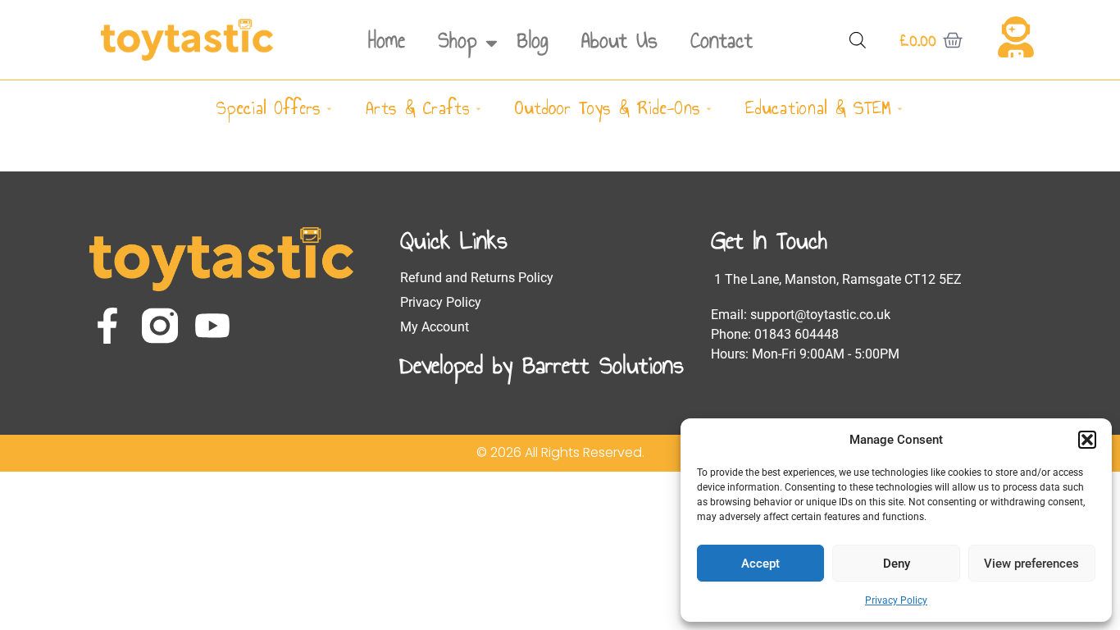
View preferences (1031, 563)
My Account (434, 327)
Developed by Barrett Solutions (542, 365)
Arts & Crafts (418, 108)
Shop (457, 40)
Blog (533, 40)
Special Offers (268, 108)
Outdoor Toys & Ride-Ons (607, 108)
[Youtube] (212, 326)
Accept (760, 563)
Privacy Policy (896, 600)
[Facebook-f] (107, 326)
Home (386, 40)
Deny (896, 563)
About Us (619, 40)
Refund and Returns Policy (476, 277)
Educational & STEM (818, 108)
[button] (1087, 439)
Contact (721, 40)
